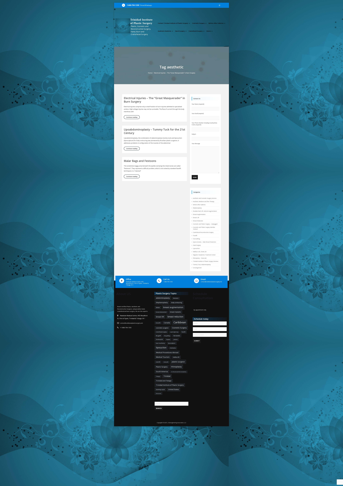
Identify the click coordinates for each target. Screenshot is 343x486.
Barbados (175, 298)
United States (173, 389)
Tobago (158, 376)
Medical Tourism (162, 357)
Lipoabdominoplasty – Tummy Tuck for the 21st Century (154, 131)
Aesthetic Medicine (164, 31)
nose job (166, 362)
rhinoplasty (176, 366)
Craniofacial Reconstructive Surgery (203, 232)
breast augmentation (173, 307)
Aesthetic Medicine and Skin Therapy (203, 201)
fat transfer (176, 336)
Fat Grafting (196, 239)
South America (162, 371)
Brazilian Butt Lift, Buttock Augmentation (205, 211)
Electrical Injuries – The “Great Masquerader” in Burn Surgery (174, 73)
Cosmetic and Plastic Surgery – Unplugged (205, 224)
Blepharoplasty (197, 208)
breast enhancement (161, 312)
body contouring (176, 303)
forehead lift (159, 339)
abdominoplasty (163, 298)
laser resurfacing (160, 343)
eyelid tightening (174, 332)
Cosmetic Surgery (198, 23)
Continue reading (133, 117)
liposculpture (171, 343)
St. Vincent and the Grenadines (178, 371)
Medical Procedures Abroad (167, 352)
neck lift (158, 362)
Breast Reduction (198, 221)
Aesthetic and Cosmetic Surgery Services (205, 198)
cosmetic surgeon (162, 328)
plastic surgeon (178, 361)
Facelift (195, 235)
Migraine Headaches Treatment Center (204, 255)
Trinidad (167, 376)
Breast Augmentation (199, 214)
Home (209, 31)
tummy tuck (160, 389)
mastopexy (173, 348)
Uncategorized (197, 268)
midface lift (176, 357)
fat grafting (167, 336)
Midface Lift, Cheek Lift (199, 251)
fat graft (158, 336)
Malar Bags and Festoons (140, 161)
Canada (167, 323)
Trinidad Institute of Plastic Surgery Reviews (205, 261)
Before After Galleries (216, 23)
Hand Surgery (180, 31)
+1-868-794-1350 (125, 328)
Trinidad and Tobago (163, 381)
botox (158, 307)
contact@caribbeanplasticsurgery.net (131, 323)
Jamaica (175, 339)
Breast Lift (196, 217)
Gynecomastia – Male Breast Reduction (204, 242)
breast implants (175, 312)
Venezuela (158, 393)
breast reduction (175, 316)
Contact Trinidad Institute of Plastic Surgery (173, 23)
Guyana (168, 339)
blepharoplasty (162, 302)
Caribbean (179, 322)
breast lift (160, 317)
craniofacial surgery (161, 332)
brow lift (158, 323)
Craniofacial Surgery (196, 31)
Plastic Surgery (161, 367)
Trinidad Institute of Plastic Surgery (170, 385)
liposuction (161, 347)
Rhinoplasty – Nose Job (200, 258)
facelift (183, 332)
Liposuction (196, 248)
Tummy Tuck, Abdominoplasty (202, 264)
